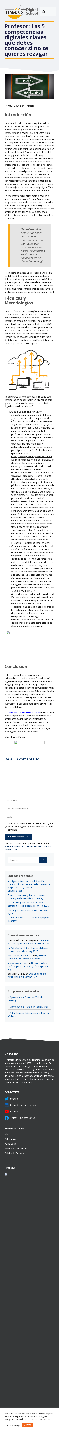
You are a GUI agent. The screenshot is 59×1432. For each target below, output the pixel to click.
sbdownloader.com (17, 962)
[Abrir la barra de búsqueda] (44, 11)
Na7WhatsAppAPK (17, 947)
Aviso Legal (10, 1143)
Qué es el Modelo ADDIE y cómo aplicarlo (27, 957)
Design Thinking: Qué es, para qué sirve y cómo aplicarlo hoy (28, 966)
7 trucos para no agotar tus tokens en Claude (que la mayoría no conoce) (27, 897)
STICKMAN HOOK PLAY (20, 955)
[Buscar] (43, 860)
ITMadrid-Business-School (23, 1117)
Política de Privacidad (16, 1148)
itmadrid (14, 1098)
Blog (7, 1134)
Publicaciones (11, 1138)
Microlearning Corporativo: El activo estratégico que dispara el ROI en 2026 (28, 904)
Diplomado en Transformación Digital (28, 1006)
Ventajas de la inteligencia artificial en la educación (29, 942)
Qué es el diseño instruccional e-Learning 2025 (28, 949)
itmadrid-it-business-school (23, 1105)
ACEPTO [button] (27, 1425)
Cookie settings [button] (12, 1425)
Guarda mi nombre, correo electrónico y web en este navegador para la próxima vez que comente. (31, 826)
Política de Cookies (14, 1153)
